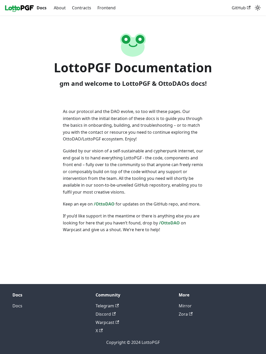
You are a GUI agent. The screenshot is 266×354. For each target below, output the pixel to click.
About (60, 8)
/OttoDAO (104, 204)
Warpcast (105, 322)
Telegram (105, 306)
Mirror (185, 306)
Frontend (106, 8)
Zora (183, 314)
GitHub (239, 8)
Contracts (81, 8)
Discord (103, 314)
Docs (17, 306)
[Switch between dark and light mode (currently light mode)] (258, 8)
